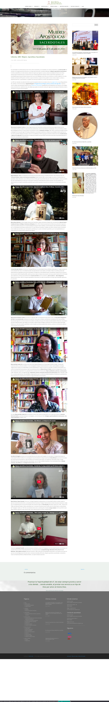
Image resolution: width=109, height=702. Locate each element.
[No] (70, 701)
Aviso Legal (69, 656)
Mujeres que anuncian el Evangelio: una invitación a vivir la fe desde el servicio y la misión (84, 78)
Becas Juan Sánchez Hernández (30, 610)
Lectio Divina (27, 628)
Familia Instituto (28, 606)
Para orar (27, 632)
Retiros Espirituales (28, 630)
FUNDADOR (36, 6)
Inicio (25, 602)
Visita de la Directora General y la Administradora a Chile (84, 168)
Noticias (25, 60)
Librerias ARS (20, 60)
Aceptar (60, 701)
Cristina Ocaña (30, 656)
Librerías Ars (27, 622)
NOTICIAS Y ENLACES (75, 6)
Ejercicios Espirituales (29, 629)
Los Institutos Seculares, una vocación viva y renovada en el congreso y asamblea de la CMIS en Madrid (85, 53)
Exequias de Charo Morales (78, 195)
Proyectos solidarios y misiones (30, 625)
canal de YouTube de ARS (36, 85)
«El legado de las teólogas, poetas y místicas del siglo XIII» (47, 83)
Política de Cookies (74, 656)
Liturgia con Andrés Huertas (30, 636)
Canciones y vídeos (28, 635)
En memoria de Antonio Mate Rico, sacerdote (81, 141)
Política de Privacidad (81, 656)
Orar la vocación (28, 634)
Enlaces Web (27, 640)
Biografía (26, 609)
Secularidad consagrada (29, 605)
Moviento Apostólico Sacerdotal (30, 621)
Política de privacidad (66, 701)
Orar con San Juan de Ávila (29, 631)
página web (54, 82)
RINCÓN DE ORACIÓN (64, 6)
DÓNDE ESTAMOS (53, 6)
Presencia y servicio (28, 623)
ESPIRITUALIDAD (44, 6)
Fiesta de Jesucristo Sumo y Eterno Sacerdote (81, 107)
